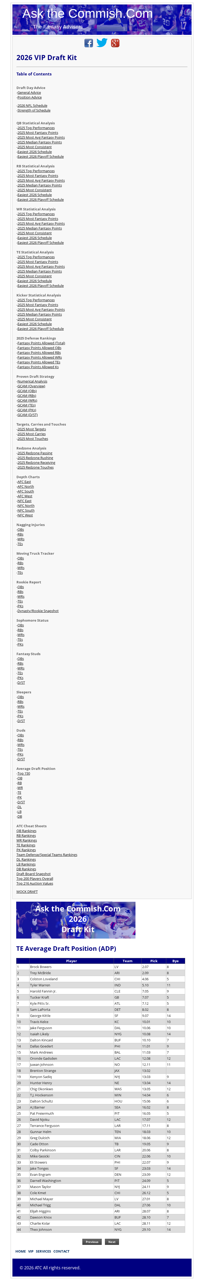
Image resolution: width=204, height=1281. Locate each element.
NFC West (25, 515)
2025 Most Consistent (35, 147)
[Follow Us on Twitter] (102, 46)
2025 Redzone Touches (36, 467)
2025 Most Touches (33, 438)
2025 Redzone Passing (35, 453)
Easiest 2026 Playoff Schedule (41, 156)
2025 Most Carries (32, 433)
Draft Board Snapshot (33, 873)
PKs (20, 606)
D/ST (21, 682)
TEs (20, 543)
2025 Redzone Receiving (36, 462)
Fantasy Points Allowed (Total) (41, 343)
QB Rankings (26, 830)
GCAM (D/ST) (28, 414)
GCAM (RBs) (27, 395)
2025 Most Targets (32, 429)
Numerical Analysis (32, 381)
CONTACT (61, 1251)
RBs (20, 534)
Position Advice (30, 97)
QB (20, 778)
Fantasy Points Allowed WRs (40, 357)
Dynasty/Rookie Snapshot (38, 610)
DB (20, 816)
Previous (92, 1242)
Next (112, 1242)
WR (20, 787)
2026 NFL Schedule (32, 105)
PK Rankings (26, 849)
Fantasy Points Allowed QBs (39, 347)
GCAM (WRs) (27, 400)
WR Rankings (26, 840)
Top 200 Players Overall (34, 878)
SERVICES (43, 1251)
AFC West (25, 496)
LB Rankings (26, 864)
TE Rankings (25, 845)
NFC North (26, 505)
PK (20, 797)
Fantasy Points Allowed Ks (38, 366)
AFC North (26, 486)
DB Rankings (26, 869)
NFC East (25, 500)
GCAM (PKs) (27, 410)
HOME (20, 1251)
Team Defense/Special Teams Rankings (46, 854)
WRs (21, 539)
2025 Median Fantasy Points (40, 142)
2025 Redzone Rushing (35, 457)
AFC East (24, 481)
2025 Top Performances (36, 127)
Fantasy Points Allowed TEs (39, 362)
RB (20, 783)
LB (20, 811)
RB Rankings (26, 835)
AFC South (26, 491)
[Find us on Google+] (115, 46)
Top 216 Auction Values (34, 883)
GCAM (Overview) (31, 386)
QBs (21, 529)
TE (19, 792)
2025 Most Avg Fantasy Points (41, 137)
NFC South (26, 510)
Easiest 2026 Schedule (35, 151)
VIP (30, 1251)
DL (20, 806)
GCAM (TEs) (27, 405)
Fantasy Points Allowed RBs (39, 352)
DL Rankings (26, 859)
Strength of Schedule (34, 110)
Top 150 (24, 773)
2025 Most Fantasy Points (38, 132)
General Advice (29, 92)
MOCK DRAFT (27, 891)
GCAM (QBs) (27, 390)
